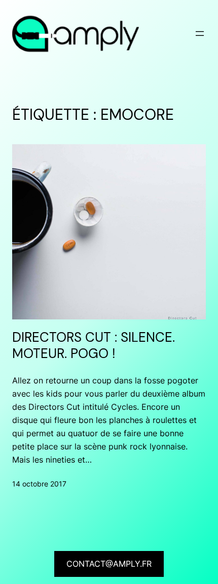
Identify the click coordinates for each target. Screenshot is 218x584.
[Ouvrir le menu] (200, 33)
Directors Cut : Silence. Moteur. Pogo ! (93, 345)
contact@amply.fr (109, 564)
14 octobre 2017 (39, 483)
